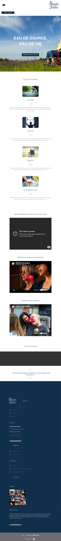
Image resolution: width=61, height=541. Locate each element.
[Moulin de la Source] (29, 5)
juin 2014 (14, 416)
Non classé (14, 451)
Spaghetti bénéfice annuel (17, 471)
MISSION (30, 131)
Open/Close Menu (1, 4)
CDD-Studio (35, 535)
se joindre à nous (31, 190)
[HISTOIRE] (30, 91)
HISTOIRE (30, 100)
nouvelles (14, 454)
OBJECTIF (30, 160)
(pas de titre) (14, 465)
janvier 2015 (24, 406)
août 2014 (14, 413)
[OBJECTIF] (30, 152)
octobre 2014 (14, 409)
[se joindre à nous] (30, 181)
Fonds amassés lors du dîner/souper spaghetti (22, 468)
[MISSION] (30, 122)
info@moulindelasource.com (16, 435)
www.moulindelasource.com (16, 434)
